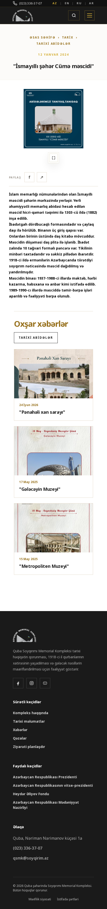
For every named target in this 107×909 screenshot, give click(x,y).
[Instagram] (31, 683)
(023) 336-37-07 (30, 3)
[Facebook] (18, 683)
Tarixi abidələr (53, 43)
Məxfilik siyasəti (40, 899)
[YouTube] (45, 683)
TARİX (67, 37)
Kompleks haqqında (30, 712)
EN (67, 3)
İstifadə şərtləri (68, 899)
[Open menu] (90, 15)
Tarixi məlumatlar (29, 721)
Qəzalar (20, 738)
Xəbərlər (20, 729)
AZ (55, 3)
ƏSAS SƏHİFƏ (42, 37)
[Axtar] (74, 15)
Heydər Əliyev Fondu (31, 793)
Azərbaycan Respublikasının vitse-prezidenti (53, 785)
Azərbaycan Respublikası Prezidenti (45, 777)
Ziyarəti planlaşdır (29, 746)
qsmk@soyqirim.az (31, 858)
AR (91, 3)
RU (79, 3)
